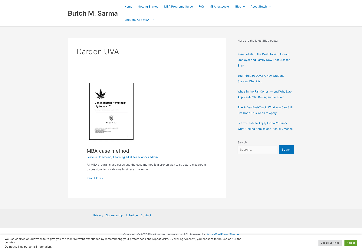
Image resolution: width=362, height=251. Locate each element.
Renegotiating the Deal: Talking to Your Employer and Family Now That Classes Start (264, 59)
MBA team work (136, 157)
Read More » (95, 178)
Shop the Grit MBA (137, 19)
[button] (243, 6)
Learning (119, 157)
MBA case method (108, 151)
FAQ (201, 6)
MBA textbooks (219, 6)
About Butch (259, 6)
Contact (146, 215)
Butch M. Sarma (93, 13)
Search (242, 142)
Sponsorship (114, 215)
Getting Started (148, 6)
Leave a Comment (99, 157)
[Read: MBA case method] (111, 112)
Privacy (98, 215)
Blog (238, 6)
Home (128, 6)
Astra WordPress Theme (222, 234)
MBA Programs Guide (178, 6)
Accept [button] (351, 242)
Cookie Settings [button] (330, 242)
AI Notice (132, 215)
